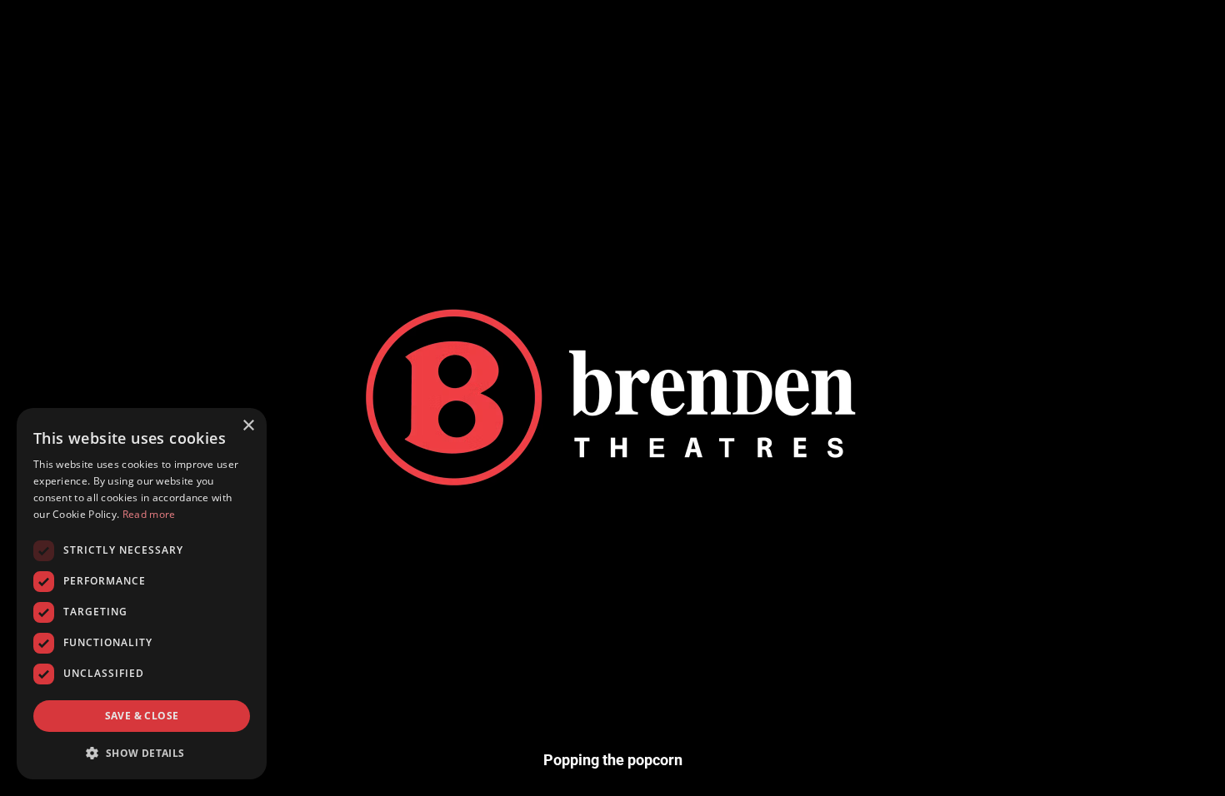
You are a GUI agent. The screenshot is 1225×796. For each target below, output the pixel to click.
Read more (149, 514)
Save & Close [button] (142, 716)
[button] (141, 753)
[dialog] (142, 593)
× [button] (248, 426)
